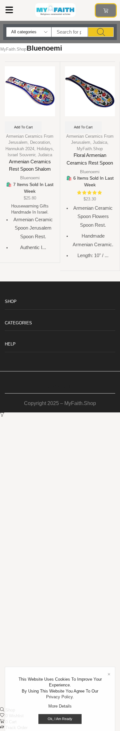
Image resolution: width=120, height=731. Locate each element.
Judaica (45, 154)
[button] (9, 9)
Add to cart (23, 127)
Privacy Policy (59, 689)
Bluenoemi (30, 177)
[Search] (101, 32)
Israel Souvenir (21, 154)
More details (60, 698)
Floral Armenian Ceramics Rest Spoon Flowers (90, 163)
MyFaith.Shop (13, 49)
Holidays (45, 148)
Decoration (40, 142)
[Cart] (106, 10)
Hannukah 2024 (19, 148)
